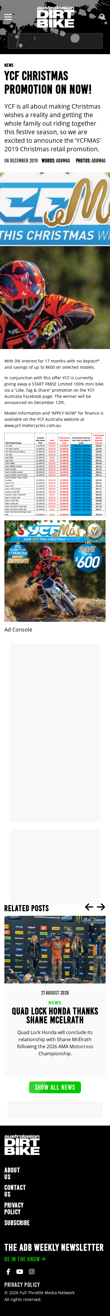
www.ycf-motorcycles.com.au (32, 425)
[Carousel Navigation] (95, 907)
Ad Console (18, 629)
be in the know (22, 1259)
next (101, 907)
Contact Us (15, 1191)
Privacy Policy (14, 1208)
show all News (55, 1087)
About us (12, 1173)
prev (89, 907)
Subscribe (17, 1222)
